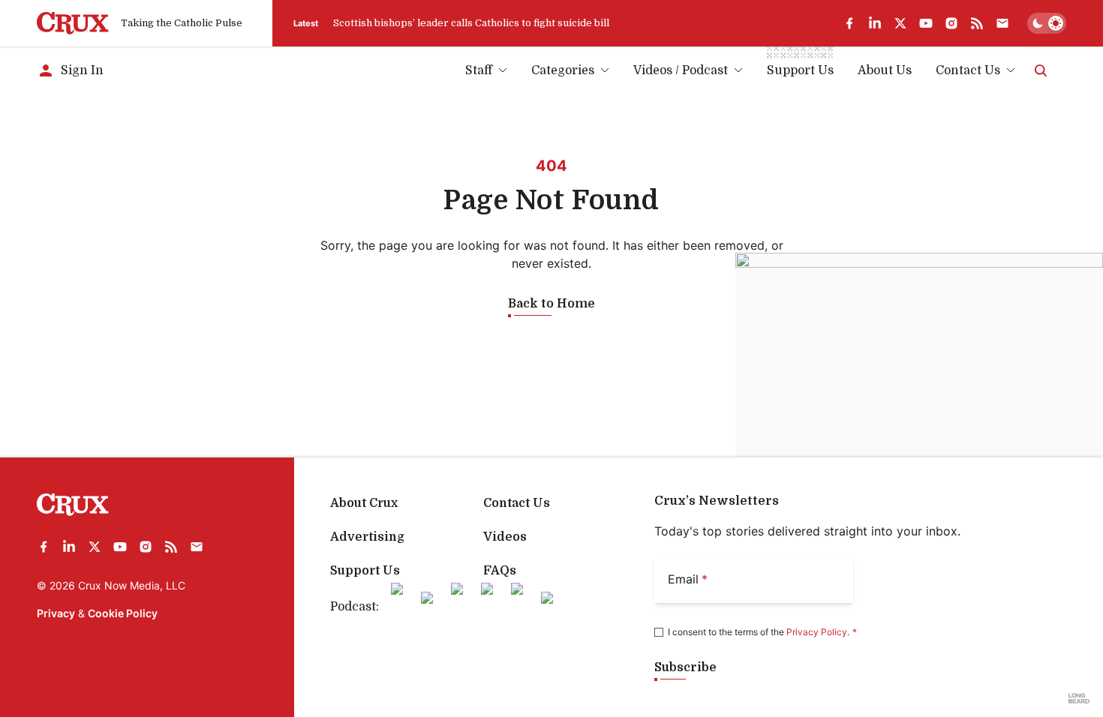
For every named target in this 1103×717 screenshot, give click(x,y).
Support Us (365, 571)
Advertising (367, 537)
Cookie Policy (123, 613)
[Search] (1040, 70)
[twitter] (900, 23)
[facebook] (849, 23)
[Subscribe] (1002, 23)
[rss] (977, 23)
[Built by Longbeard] (1079, 698)
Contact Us (968, 70)
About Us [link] (885, 70)
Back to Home (551, 303)
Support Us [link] (800, 70)
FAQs (499, 571)
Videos (505, 537)
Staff (478, 70)
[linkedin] (875, 23)
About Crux (364, 503)
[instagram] (951, 23)
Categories (562, 70)
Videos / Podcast (680, 70)
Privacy (56, 613)
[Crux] (73, 23)
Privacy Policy (816, 632)
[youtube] (926, 23)
